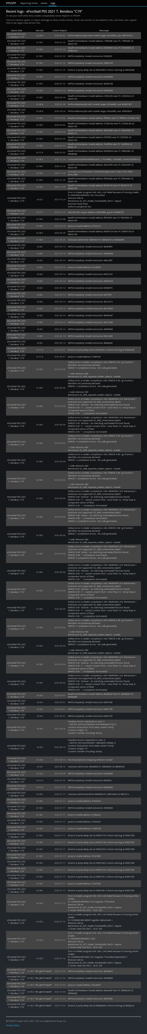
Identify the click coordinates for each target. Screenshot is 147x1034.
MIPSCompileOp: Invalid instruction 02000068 (90, 77)
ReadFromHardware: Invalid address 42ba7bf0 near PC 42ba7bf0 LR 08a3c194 (101, 166)
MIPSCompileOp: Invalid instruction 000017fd (90, 709)
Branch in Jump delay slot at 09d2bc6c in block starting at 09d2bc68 (101, 350)
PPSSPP (11, 3)
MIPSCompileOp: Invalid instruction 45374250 (90, 308)
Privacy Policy (12, 1025)
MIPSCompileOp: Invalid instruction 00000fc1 (90, 780)
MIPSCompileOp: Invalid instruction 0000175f (90, 716)
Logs (52, 3)
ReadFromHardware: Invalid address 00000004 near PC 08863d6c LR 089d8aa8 (101, 152)
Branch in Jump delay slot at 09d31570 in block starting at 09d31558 (101, 870)
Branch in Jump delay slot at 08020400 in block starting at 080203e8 (101, 70)
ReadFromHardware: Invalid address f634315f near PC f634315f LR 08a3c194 (100, 187)
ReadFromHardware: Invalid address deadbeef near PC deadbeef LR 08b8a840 (101, 695)
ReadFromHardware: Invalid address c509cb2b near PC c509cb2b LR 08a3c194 (101, 97)
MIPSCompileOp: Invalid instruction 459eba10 (90, 281)
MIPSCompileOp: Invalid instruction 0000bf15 (90, 288)
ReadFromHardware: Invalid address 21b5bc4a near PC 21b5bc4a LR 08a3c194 (101, 125)
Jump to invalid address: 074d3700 (84, 828)
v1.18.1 (39, 42)
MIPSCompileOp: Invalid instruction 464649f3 (90, 246)
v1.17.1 (39, 212)
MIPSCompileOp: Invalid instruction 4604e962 (90, 971)
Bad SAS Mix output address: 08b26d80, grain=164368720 (96, 212)
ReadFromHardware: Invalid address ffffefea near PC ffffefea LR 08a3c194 (103, 118)
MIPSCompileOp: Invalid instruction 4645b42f (90, 315)
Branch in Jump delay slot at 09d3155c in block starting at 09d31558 (101, 876)
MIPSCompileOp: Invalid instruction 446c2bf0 (90, 260)
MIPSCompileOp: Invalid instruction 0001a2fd (90, 336)
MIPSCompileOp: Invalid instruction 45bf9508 (90, 998)
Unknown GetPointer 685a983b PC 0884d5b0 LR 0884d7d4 (96, 766)
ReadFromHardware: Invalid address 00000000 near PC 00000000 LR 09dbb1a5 (101, 49)
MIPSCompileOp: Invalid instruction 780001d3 (90, 63)
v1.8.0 (39, 246)
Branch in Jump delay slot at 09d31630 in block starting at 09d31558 (101, 849)
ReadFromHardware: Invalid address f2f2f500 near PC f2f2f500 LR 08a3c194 (100, 138)
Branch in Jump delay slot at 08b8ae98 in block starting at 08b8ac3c (101, 1005)
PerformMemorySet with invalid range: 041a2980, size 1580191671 (100, 35)
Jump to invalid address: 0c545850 (84, 267)
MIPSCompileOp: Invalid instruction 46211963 (90, 322)
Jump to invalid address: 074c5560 (84, 883)
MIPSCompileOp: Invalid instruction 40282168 (90, 83)
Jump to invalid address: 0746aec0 (84, 815)
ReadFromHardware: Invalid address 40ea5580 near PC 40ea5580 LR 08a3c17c (101, 132)
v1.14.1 (39, 173)
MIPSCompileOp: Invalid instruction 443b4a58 (90, 253)
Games (44, 3)
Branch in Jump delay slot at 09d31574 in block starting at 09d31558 (101, 835)
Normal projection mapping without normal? (90, 760)
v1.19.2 (39, 903)
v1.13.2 (39, 773)
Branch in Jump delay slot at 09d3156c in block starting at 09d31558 (101, 890)
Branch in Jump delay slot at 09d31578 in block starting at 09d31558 (101, 842)
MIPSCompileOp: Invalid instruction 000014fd (90, 702)
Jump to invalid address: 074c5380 (84, 856)
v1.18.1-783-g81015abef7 (39, 971)
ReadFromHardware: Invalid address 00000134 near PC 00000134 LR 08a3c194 (101, 233)
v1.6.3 (39, 199)
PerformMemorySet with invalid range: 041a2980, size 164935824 (100, 111)
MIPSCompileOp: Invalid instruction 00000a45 (90, 787)
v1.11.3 (39, 152)
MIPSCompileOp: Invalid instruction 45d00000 (90, 329)
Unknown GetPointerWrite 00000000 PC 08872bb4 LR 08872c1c (98, 794)
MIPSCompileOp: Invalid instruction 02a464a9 (90, 773)
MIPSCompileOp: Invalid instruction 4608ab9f (90, 343)
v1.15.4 (39, 760)
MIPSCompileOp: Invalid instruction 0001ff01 (90, 295)
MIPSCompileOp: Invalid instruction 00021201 (90, 274)
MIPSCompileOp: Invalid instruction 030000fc (90, 56)
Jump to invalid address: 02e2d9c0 (84, 985)
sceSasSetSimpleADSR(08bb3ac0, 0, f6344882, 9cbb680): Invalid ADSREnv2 (104, 159)
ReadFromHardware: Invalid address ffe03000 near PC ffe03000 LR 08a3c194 (100, 219)
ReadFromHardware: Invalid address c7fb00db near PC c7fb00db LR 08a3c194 (101, 42)
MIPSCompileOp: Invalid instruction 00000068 (90, 90)
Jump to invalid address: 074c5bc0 (84, 801)
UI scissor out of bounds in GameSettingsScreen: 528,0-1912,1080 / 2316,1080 (101, 173)
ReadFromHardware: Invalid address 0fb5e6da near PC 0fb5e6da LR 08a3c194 (101, 180)
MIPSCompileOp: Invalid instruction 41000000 (90, 808)
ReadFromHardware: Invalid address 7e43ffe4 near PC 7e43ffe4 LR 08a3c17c (100, 145)
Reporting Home (29, 3)
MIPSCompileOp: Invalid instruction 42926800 (90, 978)
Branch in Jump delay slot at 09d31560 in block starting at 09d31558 (101, 863)
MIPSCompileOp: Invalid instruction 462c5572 (90, 301)
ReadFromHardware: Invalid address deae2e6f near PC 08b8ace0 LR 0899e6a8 (101, 992)
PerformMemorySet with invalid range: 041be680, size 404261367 (100, 104)
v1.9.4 (39, 695)
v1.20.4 (39, 35)
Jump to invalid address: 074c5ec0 (84, 821)
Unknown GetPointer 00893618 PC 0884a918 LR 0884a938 (96, 240)
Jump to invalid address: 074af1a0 (84, 356)
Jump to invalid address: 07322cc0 (84, 226)
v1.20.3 (39, 111)
